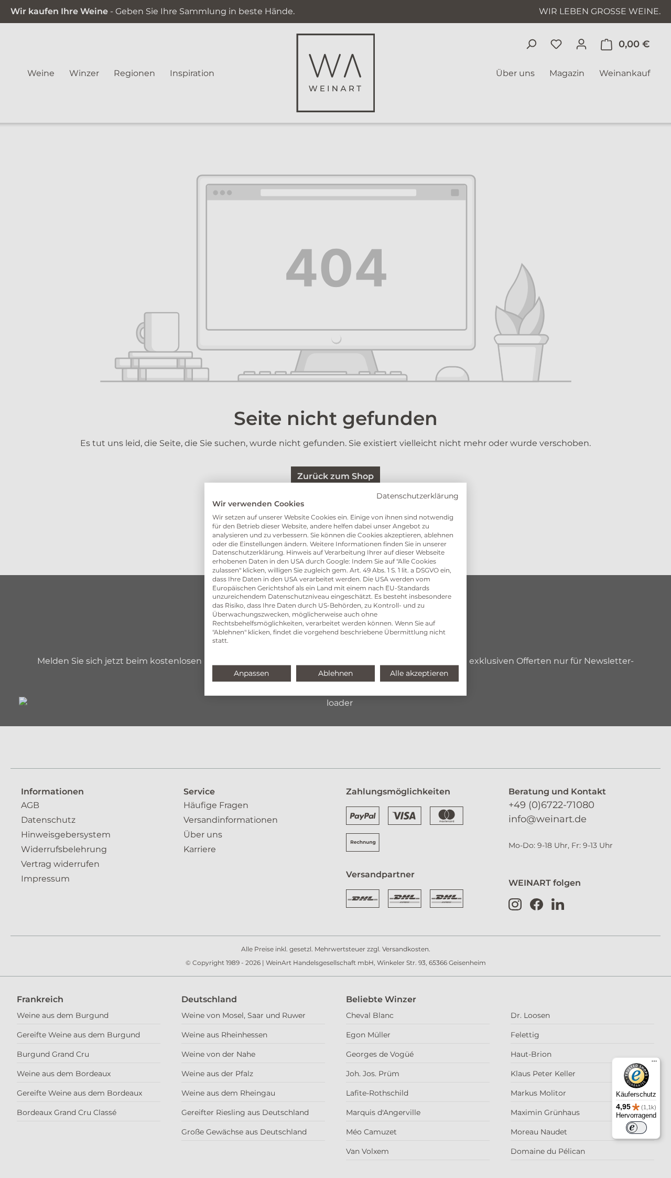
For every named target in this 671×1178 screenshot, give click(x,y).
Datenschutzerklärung (417, 495)
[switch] (636, 1127)
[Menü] (654, 1063)
